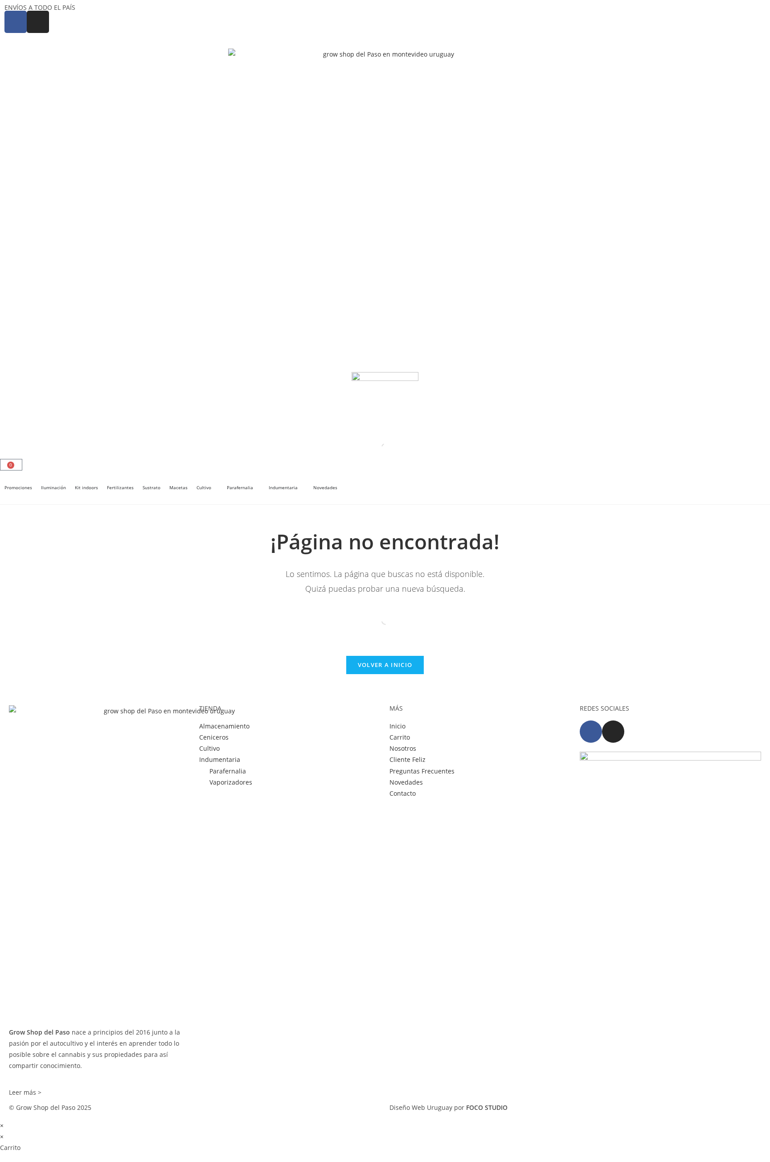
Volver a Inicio (385, 665)
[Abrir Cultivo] (215, 487)
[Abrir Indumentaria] (302, 487)
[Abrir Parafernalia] (257, 487)
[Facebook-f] (591, 731)
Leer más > (25, 1092)
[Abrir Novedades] (342, 487)
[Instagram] (613, 731)
